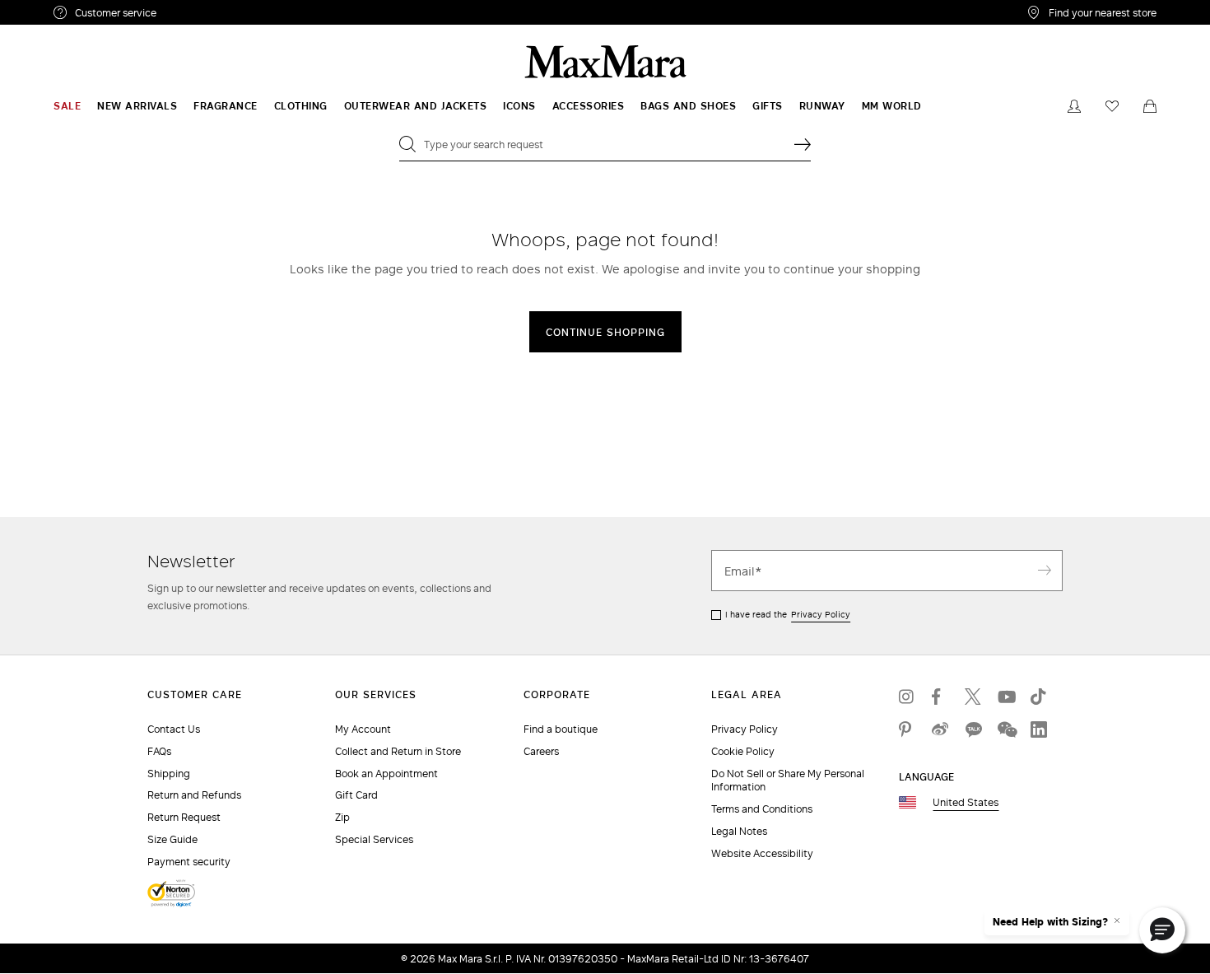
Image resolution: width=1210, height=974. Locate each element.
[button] (1162, 930)
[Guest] (1074, 106)
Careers (541, 751)
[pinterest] (907, 729)
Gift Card (356, 795)
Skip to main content (62, 9)
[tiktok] (1039, 696)
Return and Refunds (194, 795)
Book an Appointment (386, 774)
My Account (363, 729)
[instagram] (907, 696)
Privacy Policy (820, 614)
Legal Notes (739, 831)
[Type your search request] (802, 144)
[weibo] (940, 729)
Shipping (168, 774)
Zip (342, 817)
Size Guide (172, 839)
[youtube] (1006, 696)
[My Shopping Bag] (1149, 106)
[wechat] (1006, 729)
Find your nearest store (1102, 12)
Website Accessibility (762, 853)
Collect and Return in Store (398, 751)
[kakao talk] (973, 729)
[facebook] (940, 696)
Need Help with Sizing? (1050, 922)
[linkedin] (1039, 729)
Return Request (184, 817)
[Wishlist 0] (1112, 106)
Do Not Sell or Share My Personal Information (787, 781)
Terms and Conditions (761, 809)
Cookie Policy (743, 751)
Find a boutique (561, 729)
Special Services (374, 839)
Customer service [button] (187, 15)
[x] (973, 696)
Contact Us (173, 729)
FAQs (159, 751)
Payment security (188, 862)
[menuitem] (67, 106)
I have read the (787, 614)
